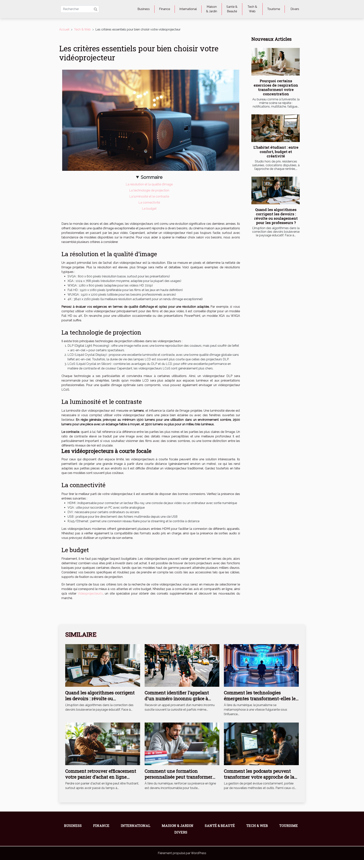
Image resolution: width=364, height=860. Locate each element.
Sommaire (151, 177)
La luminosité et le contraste (149, 196)
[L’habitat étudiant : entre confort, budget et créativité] (275, 128)
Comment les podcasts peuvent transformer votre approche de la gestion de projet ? (259, 777)
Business (143, 9)
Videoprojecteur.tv (90, 593)
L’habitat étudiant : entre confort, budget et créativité (275, 151)
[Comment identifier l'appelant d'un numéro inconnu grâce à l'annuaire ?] (182, 665)
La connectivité (149, 202)
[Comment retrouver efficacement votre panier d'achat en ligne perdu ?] (102, 743)
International (188, 9)
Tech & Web (252, 9)
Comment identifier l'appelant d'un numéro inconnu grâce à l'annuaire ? (177, 698)
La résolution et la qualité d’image (149, 184)
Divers (294, 9)
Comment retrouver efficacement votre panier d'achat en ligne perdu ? (100, 777)
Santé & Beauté (231, 9)
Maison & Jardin (211, 9)
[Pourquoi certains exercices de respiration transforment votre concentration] (275, 62)
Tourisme (273, 9)
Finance (164, 9)
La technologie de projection (149, 190)
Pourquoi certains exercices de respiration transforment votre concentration (276, 87)
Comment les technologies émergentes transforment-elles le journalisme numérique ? (260, 698)
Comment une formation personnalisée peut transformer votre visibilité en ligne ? (178, 777)
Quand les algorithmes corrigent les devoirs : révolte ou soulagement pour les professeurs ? (276, 216)
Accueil (64, 29)
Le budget (149, 208)
